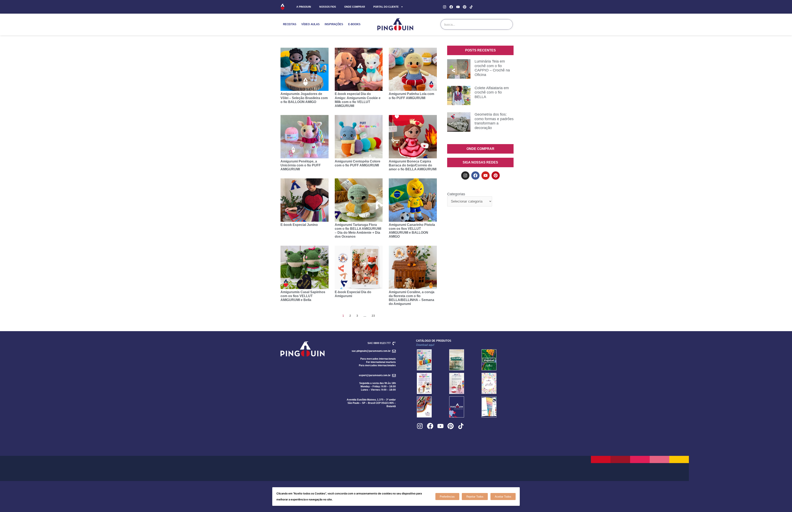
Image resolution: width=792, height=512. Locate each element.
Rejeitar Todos (474, 496)
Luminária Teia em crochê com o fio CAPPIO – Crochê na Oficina (492, 68)
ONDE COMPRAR (354, 6)
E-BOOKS (354, 24)
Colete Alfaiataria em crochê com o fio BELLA (492, 92)
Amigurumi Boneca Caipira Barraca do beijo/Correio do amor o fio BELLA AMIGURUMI (412, 165)
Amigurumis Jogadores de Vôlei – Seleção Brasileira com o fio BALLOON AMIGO (304, 97)
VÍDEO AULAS (310, 24)
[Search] (507, 24)
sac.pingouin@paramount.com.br (371, 351)
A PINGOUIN (303, 6)
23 (373, 315)
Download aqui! (425, 344)
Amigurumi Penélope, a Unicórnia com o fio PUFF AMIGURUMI (300, 165)
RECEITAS (289, 24)
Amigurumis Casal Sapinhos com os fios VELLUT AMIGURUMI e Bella (302, 296)
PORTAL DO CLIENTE (386, 6)
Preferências (447, 496)
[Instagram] (444, 6)
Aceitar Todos (503, 496)
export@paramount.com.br (375, 375)
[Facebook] (451, 6)
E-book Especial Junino (299, 224)
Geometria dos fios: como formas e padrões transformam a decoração (494, 121)
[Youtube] (458, 6)
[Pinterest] (464, 6)
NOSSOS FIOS (327, 6)
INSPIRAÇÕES (334, 24)
